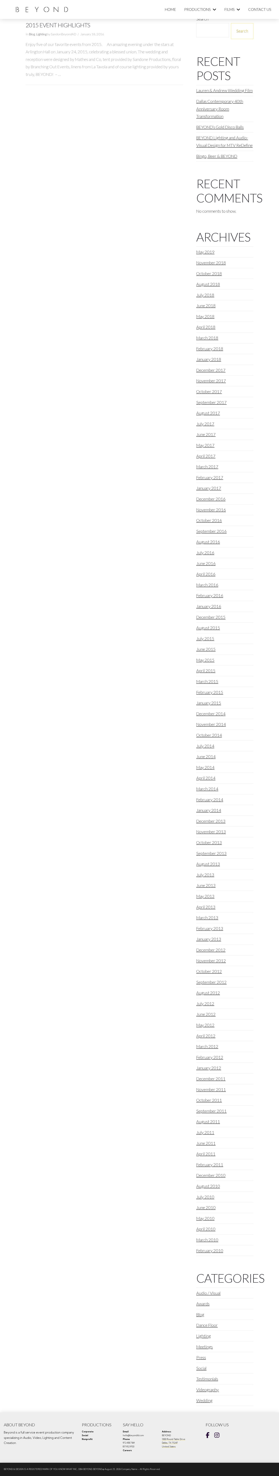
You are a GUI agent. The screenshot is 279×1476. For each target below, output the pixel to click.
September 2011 (211, 1110)
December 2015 (210, 617)
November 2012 (211, 960)
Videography (207, 1389)
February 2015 (209, 692)
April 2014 (205, 777)
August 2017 (208, 412)
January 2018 (208, 359)
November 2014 (211, 724)
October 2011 (209, 1100)
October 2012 (209, 971)
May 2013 (205, 896)
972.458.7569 (129, 1442)
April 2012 (205, 1035)
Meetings (204, 1346)
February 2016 (209, 595)
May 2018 (205, 316)
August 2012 (208, 992)
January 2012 (208, 1067)
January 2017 (208, 488)
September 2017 (211, 402)
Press (201, 1357)
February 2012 (209, 1057)
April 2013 (205, 907)
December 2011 (210, 1078)
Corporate (88, 1431)
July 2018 (205, 294)
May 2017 (205, 445)
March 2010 (207, 1239)
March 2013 (207, 917)
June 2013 (206, 885)
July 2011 (205, 1132)
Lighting (41, 34)
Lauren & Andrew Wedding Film (224, 90)
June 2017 (206, 434)
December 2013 (210, 821)
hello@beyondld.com (133, 1435)
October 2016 (209, 520)
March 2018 (207, 337)
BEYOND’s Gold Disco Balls (220, 127)
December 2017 (210, 370)
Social (201, 1368)
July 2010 (205, 1196)
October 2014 (209, 735)
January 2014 (208, 810)
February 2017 (209, 477)
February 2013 (209, 928)
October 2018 (209, 273)
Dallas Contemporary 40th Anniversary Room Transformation (219, 109)
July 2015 (205, 638)
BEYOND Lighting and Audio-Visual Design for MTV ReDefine (224, 141)
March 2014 (207, 788)
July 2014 (205, 745)
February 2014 (209, 799)
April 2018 (205, 327)
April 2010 (205, 1228)
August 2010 (208, 1186)
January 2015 (208, 702)
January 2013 (208, 939)
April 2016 (205, 574)
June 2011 (206, 1143)
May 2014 (205, 767)
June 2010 (206, 1207)
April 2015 (205, 670)
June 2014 (206, 756)
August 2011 (208, 1121)
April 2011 (205, 1153)
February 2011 (209, 1164)
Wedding (204, 1400)
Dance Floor (207, 1325)
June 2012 (206, 1014)
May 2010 (205, 1218)
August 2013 (208, 863)
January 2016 (208, 606)
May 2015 (205, 659)
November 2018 (211, 262)
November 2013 (211, 831)
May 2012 (205, 1025)
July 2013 (205, 874)
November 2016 (211, 509)
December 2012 (210, 949)
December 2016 (210, 498)
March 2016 (207, 584)
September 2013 (211, 853)
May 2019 (205, 251)
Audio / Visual (208, 1293)
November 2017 (211, 380)
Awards (203, 1303)
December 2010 (210, 1175)
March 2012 (207, 1046)
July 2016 (205, 552)
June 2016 (206, 563)
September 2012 (211, 982)
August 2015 (208, 627)
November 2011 (211, 1089)
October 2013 (209, 842)
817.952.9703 (128, 1446)
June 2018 (206, 305)
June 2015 (206, 649)
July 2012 (205, 1003)
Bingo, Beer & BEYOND (216, 156)
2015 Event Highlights (58, 25)
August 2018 (208, 284)
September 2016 (211, 531)
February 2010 (209, 1250)
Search (242, 30)
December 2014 (210, 713)
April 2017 (205, 456)
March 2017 (207, 466)
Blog (32, 34)
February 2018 (209, 348)
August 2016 (208, 541)
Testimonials (207, 1378)
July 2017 (205, 423)
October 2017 (209, 391)
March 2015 (207, 681)
